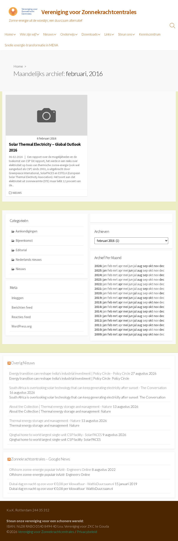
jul (135, 266)
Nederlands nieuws (29, 260)
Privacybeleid (87, 532)
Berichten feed (22, 307)
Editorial (21, 250)
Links (107, 34)
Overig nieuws (23, 363)
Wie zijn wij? (28, 34)
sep (145, 270)
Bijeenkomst (24, 240)
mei (125, 266)
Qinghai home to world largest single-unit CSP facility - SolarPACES (55, 435)
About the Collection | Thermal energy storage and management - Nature (60, 406)
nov (156, 270)
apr (120, 266)
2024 (97, 275)
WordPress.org (22, 326)
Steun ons (125, 34)
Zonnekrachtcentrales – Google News (40, 459)
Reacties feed (21, 317)
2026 (97, 266)
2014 (97, 311)
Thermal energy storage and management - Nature (45, 421)
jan (105, 266)
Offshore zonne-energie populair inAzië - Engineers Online (50, 469)
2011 (97, 325)
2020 (97, 293)
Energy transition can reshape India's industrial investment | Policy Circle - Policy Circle (69, 373)
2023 (97, 279)
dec (161, 270)
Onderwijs (67, 34)
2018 (97, 302)
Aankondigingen (26, 231)
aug (139, 284)
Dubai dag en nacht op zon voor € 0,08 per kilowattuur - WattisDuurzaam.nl (61, 484)
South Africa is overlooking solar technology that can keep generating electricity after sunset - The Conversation (87, 388)
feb (109, 266)
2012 (97, 320)
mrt (115, 266)
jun (131, 266)
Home (9, 34)
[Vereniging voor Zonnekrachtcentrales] (23, 12)
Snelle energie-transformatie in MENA (31, 45)
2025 (97, 270)
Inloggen (17, 298)
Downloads (90, 34)
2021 (97, 289)
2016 (97, 307)
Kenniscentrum (149, 34)
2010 (97, 329)
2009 (97, 334)
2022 (97, 284)
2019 (97, 298)
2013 (97, 316)
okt (150, 270)
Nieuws (48, 34)
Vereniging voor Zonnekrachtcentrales (46, 532)
